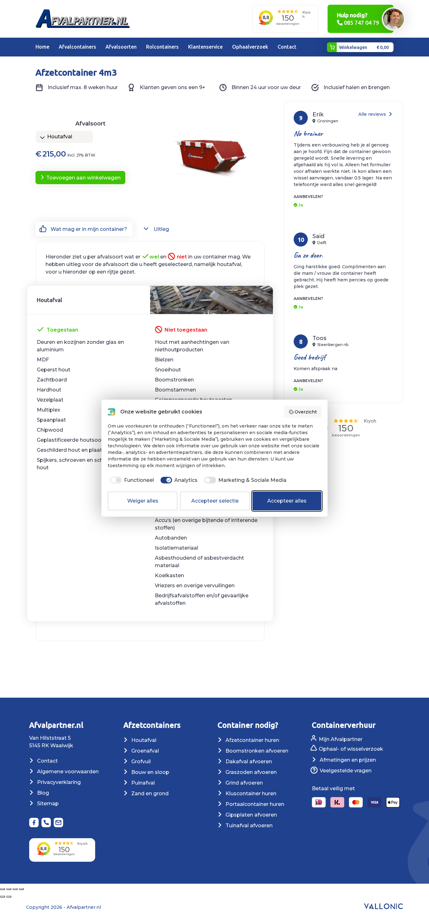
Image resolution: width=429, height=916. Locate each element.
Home (42, 47)
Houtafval (143, 740)
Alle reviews (372, 114)
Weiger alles (142, 501)
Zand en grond (149, 793)
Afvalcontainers (77, 47)
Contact (287, 47)
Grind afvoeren (243, 783)
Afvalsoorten (121, 47)
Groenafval (144, 751)
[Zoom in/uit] (2, 889)
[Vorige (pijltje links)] (2, 896)
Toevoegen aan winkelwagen (83, 178)
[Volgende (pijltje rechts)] (8, 896)
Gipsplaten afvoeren (250, 815)
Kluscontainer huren (250, 793)
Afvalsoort (90, 123)
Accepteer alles (287, 501)
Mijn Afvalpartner (340, 739)
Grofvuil (140, 761)
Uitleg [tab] (160, 229)
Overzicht (306, 412)
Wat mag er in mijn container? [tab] (88, 229)
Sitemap (47, 804)
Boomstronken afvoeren (256, 751)
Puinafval (142, 783)
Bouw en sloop (149, 772)
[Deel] (15, 889)
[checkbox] (131, 480)
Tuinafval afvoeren (248, 825)
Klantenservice (205, 47)
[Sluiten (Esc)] (21, 889)
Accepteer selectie (215, 501)
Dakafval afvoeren (248, 761)
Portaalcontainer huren (254, 804)
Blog (42, 793)
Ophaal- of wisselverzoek (350, 749)
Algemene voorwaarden (67, 772)
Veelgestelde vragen (345, 771)
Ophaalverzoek (250, 47)
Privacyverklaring (58, 782)
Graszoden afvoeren (250, 772)
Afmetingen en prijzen (347, 760)
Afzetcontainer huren (251, 740)
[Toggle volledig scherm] (8, 889)
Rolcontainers (162, 47)
